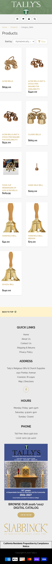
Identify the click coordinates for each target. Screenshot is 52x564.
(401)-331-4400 (29, 438)
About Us (26, 339)
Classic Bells (34, 134)
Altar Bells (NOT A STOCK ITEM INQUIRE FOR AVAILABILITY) (10, 137)
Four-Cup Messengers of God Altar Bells (9, 187)
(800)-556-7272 (31, 433)
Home (4, 27)
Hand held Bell (35, 185)
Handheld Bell (9, 236)
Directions (29, 381)
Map (20, 381)
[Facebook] (26, 389)
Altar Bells (7, 81)
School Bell (8, 284)
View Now (26, 515)
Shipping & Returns (26, 348)
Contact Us (26, 343)
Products (14, 27)
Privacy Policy (26, 352)
